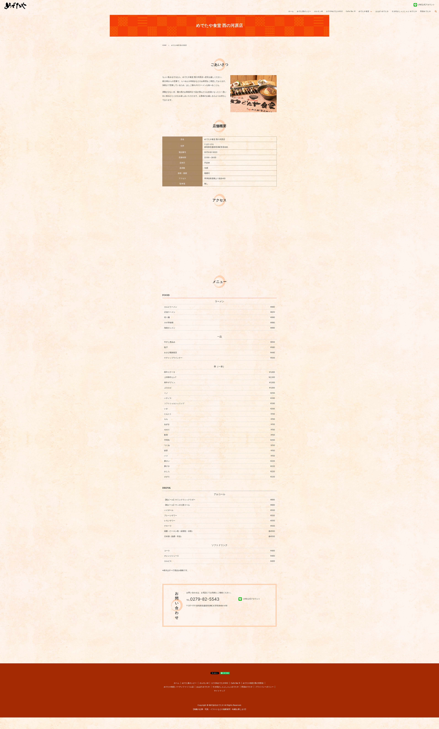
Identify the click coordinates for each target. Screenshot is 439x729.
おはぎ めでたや (382, 11)
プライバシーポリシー (264, 687)
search (435, 11)
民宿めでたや (425, 11)
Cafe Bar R (350, 11)
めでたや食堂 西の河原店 (253, 683)
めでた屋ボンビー (304, 11)
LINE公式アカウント (426, 4)
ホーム (291, 11)
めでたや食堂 (364, 11)
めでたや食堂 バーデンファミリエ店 (179, 687)
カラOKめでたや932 (334, 11)
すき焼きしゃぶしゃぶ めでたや (404, 11)
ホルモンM (318, 11)
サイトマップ (219, 691)
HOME (164, 45)
